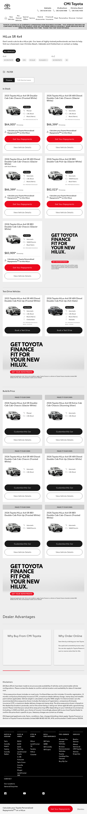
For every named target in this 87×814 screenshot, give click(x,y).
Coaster (33, 754)
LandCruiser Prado (22, 753)
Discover (72, 18)
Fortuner (20, 759)
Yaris (6, 741)
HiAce (32, 752)
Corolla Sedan (7, 753)
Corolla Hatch (7, 745)
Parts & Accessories (40, 18)
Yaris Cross (21, 762)
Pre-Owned (64, 734)
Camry (6, 749)
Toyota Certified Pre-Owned (64, 756)
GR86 (46, 744)
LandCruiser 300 (22, 774)
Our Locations (9, 783)
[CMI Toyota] (7, 6)
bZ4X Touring (20, 748)
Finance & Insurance (49, 18)
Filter (10, 71)
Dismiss (80, 809)
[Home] (5, 18)
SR (18, 60)
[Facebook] (5, 793)
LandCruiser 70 (35, 745)
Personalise (63, 18)
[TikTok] (62, 793)
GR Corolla (48, 747)
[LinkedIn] (81, 793)
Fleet (56, 18)
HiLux (32, 741)
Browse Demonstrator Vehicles (64, 748)
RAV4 (19, 741)
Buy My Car (63, 761)
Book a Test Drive (22, 330)
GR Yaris (47, 741)
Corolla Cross (20, 766)
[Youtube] (24, 793)
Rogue (32, 60)
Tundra (33, 749)
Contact (79, 18)
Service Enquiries (76, 752)
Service (32, 18)
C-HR (19, 757)
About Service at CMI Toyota (77, 746)
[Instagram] (43, 793)
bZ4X (19, 744)
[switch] (18, 80)
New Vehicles (11, 18)
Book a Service (75, 740)
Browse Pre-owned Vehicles (63, 741)
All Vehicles (9, 51)
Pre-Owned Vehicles (18, 18)
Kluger (19, 770)
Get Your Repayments (22, 139)
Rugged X (43, 60)
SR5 (24, 60)
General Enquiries (11, 786)
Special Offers (25, 18)
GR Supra (47, 749)
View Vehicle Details (22, 147)
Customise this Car (22, 431)
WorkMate (8, 60)
